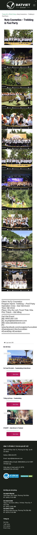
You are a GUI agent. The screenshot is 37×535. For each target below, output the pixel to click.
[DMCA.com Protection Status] (26, 477)
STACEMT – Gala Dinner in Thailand (13, 428)
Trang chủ (5, 14)
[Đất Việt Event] (18, 5)
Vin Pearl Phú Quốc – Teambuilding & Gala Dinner (17, 368)
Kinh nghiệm (6, 526)
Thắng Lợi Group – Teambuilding (12, 398)
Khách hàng (12, 14)
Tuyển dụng (6, 524)
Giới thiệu (5, 522)
